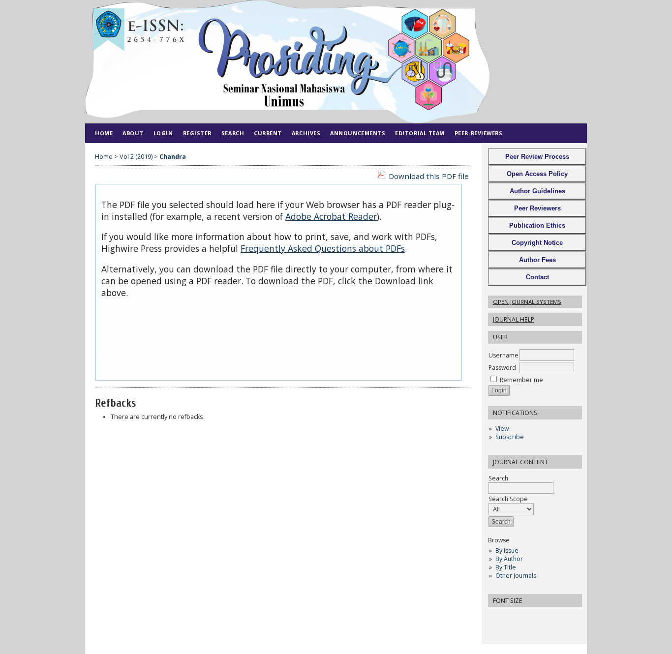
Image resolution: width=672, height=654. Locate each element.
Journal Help (513, 319)
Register (197, 133)
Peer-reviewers (479, 133)
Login (163, 133)
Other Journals (515, 575)
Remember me (521, 380)
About (133, 133)
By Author (509, 559)
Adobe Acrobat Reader (331, 216)
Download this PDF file (429, 176)
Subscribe (509, 437)
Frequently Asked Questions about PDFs (323, 248)
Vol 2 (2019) (136, 156)
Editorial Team (420, 133)
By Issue (507, 550)
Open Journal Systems (527, 301)
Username (504, 355)
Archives (306, 133)
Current (268, 133)
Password (502, 367)
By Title (505, 567)
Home (104, 133)
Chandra (172, 156)
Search (498, 478)
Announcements (357, 133)
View (502, 428)
